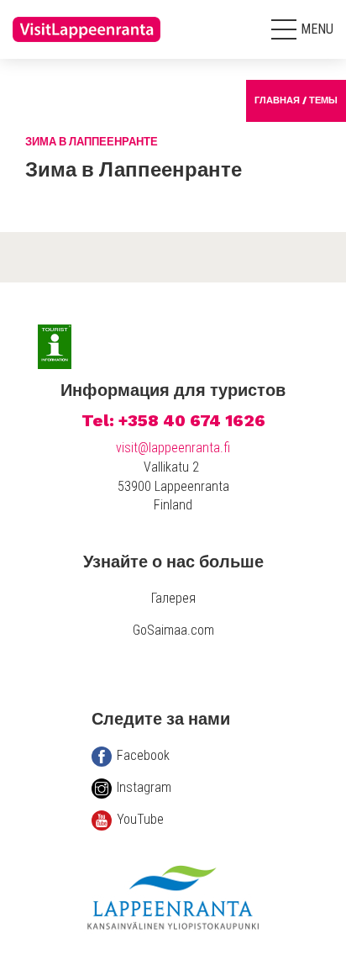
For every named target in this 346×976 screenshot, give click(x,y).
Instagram (144, 787)
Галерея (173, 598)
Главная (277, 100)
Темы (323, 100)
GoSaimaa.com (173, 630)
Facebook (143, 755)
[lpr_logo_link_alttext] (88, 46)
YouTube (140, 819)
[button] (302, 29)
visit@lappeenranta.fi (173, 448)
